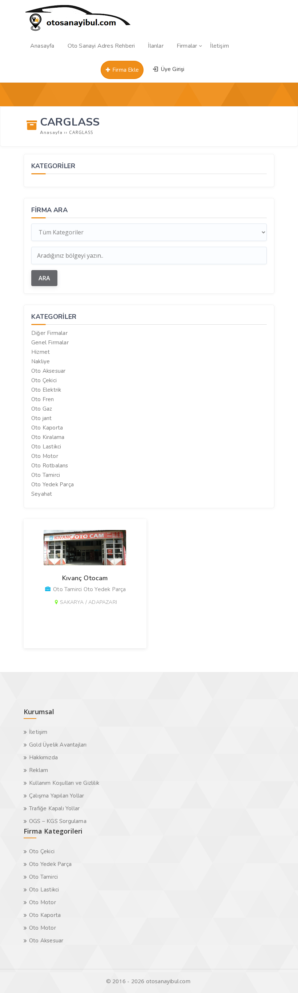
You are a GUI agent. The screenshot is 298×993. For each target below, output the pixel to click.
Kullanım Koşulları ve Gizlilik (64, 783)
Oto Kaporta (47, 427)
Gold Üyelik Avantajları (58, 744)
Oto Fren (42, 399)
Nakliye (40, 361)
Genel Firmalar (50, 342)
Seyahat (41, 494)
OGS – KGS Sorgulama (57, 821)
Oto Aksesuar (48, 371)
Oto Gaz (41, 408)
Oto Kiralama (47, 437)
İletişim (38, 732)
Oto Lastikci (46, 446)
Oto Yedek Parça (52, 484)
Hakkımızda (43, 757)
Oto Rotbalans (49, 465)
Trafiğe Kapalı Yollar (54, 808)
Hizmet (40, 352)
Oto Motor (44, 456)
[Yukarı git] (281, 976)
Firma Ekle (125, 70)
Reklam (38, 770)
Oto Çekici (44, 380)
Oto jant (41, 418)
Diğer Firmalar (49, 333)
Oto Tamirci (45, 475)
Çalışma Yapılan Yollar (56, 795)
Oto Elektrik (46, 389)
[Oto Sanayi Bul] (78, 31)
